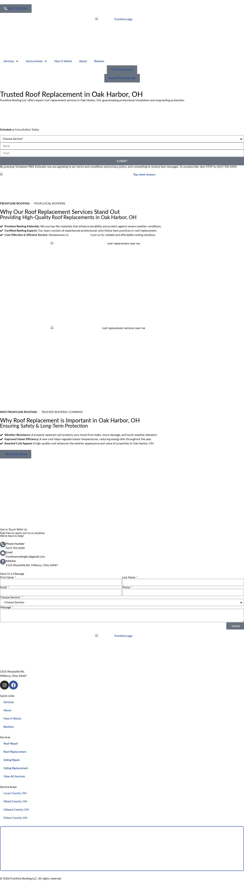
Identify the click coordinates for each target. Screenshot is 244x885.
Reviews (99, 61)
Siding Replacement (16, 768)
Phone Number (15, 543)
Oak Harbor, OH (79, 235)
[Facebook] (13, 685)
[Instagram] (4, 685)
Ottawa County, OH (16, 809)
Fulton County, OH (15, 817)
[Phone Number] (3, 544)
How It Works (63, 61)
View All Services (14, 776)
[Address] (3, 562)
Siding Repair (12, 760)
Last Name (129, 577)
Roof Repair (11, 743)
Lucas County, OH (15, 793)
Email (9, 552)
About (83, 61)
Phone (126, 587)
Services (9, 61)
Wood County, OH (15, 801)
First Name (7, 577)
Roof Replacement (15, 751)
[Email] (3, 553)
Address (11, 561)
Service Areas (34, 61)
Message (6, 607)
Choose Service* (10, 597)
